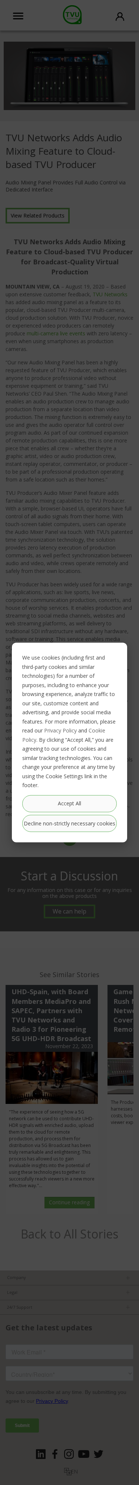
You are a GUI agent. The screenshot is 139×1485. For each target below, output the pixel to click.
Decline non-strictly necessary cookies (69, 823)
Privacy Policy (60, 730)
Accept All (69, 803)
